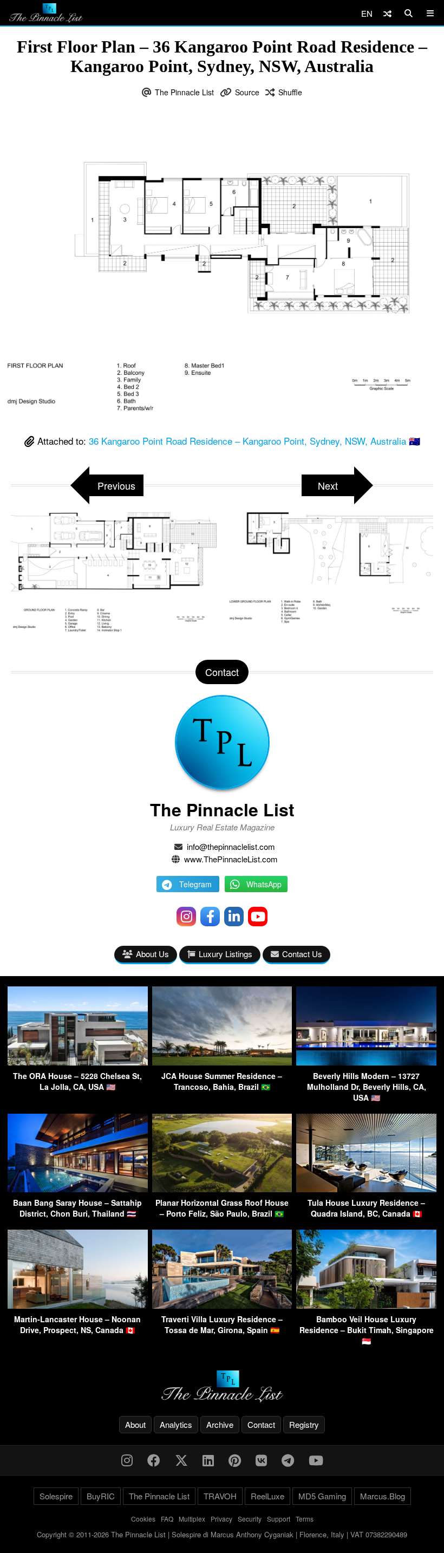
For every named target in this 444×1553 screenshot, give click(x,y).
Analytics (176, 1424)
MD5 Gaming (322, 1496)
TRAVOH (220, 1496)
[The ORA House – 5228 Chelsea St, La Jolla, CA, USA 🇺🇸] (78, 1062)
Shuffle (290, 92)
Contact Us (302, 953)
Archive (219, 1424)
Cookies (143, 1518)
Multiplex (192, 1518)
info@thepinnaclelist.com (231, 846)
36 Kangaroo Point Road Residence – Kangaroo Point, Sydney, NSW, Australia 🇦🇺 (254, 440)
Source (247, 92)
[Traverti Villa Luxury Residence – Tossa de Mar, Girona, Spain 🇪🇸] (222, 1305)
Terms (305, 1518)
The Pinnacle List (184, 92)
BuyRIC (101, 1496)
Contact (261, 1424)
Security (250, 1518)
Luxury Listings (225, 953)
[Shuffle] (387, 13)
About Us (152, 953)
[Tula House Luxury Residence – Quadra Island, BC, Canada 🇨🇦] (366, 1188)
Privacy (221, 1518)
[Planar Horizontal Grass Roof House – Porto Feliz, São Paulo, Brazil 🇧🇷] (222, 1188)
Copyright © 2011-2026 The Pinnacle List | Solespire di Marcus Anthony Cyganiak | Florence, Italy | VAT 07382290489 (222, 1534)
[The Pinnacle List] (222, 1386)
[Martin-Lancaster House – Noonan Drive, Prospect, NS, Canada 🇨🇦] (78, 1305)
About (135, 1424)
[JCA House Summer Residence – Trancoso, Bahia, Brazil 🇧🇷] (222, 1062)
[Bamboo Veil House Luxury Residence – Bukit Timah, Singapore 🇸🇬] (366, 1305)
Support (278, 1518)
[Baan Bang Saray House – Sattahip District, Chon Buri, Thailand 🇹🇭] (78, 1188)
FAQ (167, 1518)
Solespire (56, 1496)
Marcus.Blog (382, 1496)
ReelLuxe (267, 1496)
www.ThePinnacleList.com (231, 859)
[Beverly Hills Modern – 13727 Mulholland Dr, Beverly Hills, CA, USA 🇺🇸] (366, 1062)
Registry (304, 1424)
